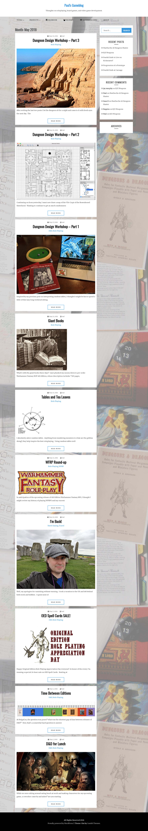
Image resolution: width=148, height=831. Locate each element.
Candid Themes (93, 823)
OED (50, 620)
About (106, 20)
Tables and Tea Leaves (55, 396)
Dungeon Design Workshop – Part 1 (56, 226)
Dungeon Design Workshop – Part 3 (56, 40)
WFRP (61, 466)
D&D (50, 231)
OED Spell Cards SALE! (55, 615)
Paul (62, 36)
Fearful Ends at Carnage (112, 70)
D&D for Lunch (56, 743)
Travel (61, 526)
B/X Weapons (108, 53)
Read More (56, 121)
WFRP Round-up (56, 462)
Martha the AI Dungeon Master (115, 48)
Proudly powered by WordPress (60, 823)
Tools (19, 20)
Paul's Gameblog (74, 5)
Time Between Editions (56, 693)
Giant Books (56, 320)
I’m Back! (56, 521)
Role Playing (56, 45)
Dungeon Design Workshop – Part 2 (56, 134)
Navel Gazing (53, 526)
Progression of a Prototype (114, 65)
